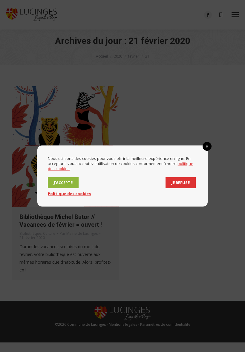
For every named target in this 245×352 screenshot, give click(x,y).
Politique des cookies (69, 193)
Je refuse (181, 182)
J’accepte (63, 182)
